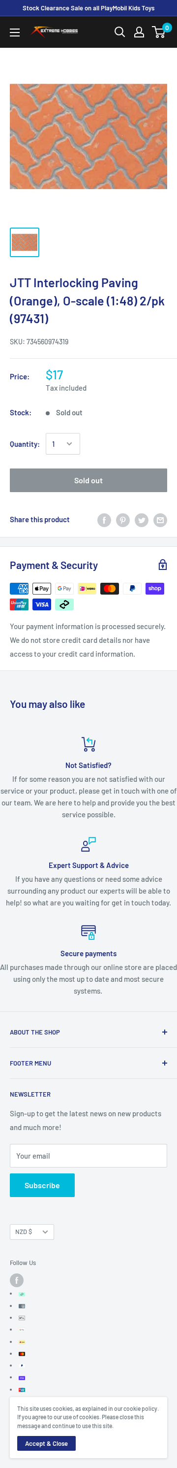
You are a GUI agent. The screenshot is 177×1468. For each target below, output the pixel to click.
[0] (159, 32)
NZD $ (23, 1231)
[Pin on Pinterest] (123, 519)
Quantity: (25, 443)
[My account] (139, 32)
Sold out (88, 480)
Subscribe (42, 1185)
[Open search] (120, 32)
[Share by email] (160, 519)
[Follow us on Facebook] (17, 1280)
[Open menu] (15, 32)
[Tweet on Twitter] (141, 519)
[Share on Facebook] (104, 519)
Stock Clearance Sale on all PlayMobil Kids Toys (88, 8)
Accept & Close (46, 1443)
